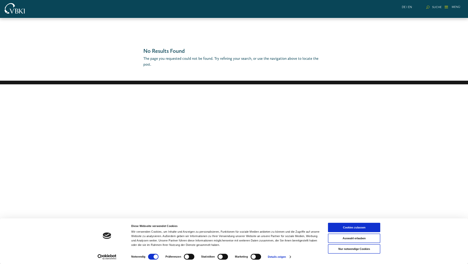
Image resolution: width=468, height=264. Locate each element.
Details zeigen (277, 256)
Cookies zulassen (354, 227)
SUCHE (437, 7)
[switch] (189, 257)
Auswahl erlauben (354, 238)
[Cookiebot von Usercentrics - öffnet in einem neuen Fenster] (107, 257)
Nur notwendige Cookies (354, 248)
